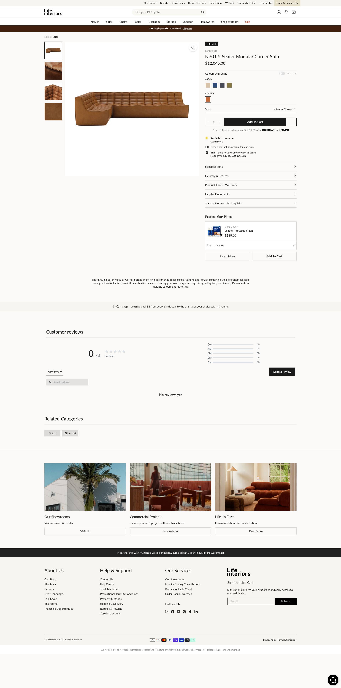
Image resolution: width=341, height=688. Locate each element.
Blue (215, 85)
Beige (208, 85)
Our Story (50, 579)
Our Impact (150, 2)
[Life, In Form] (256, 487)
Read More (256, 531)
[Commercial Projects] (170, 487)
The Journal (51, 603)
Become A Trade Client (178, 589)
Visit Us (85, 531)
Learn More (227, 256)
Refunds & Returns (111, 608)
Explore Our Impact (212, 552)
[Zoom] (193, 47)
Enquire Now (170, 531)
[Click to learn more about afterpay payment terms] (268, 130)
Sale (247, 21)
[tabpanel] (170, 388)
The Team (50, 584)
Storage (171, 21)
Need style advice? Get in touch (228, 155)
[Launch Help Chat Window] (333, 680)
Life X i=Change (53, 593)
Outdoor (188, 21)
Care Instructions (110, 613)
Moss (229, 85)
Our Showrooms (174, 579)
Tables (138, 21)
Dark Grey (222, 85)
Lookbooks (50, 598)
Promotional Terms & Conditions (119, 593)
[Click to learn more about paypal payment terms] (285, 130)
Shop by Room (229, 21)
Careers (49, 589)
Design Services (197, 2)
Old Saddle (208, 99)
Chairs (123, 21)
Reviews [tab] (54, 371)
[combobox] (169, 12)
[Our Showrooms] (85, 487)
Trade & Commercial (287, 2)
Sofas (109, 21)
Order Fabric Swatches (178, 593)
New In (95, 21)
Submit (285, 601)
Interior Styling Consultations (183, 584)
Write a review (281, 371)
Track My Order (246, 2)
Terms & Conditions (287, 639)
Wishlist (229, 2)
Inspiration (216, 2)
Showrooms (178, 2)
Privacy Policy (269, 639)
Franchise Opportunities (58, 608)
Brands (164, 2)
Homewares (207, 21)
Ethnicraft (211, 50)
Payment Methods (111, 598)
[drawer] (251, 166)
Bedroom (154, 21)
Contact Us (106, 579)
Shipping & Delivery (111, 603)
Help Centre (265, 2)
